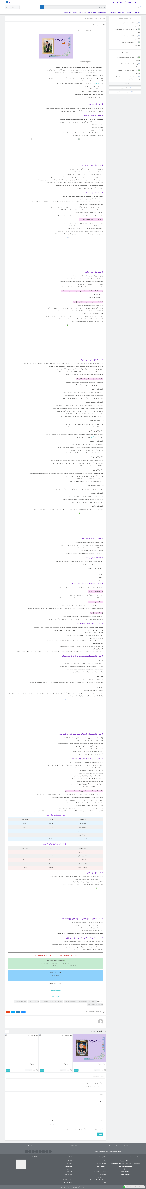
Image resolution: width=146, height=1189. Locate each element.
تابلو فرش (69, 1169)
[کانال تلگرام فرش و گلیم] (125, 88)
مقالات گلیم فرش (68, 1177)
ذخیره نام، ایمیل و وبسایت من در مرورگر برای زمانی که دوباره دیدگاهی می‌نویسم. (83, 1129)
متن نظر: (101, 1101)
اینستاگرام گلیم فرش (56, 990)
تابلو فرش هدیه (44, 1001)
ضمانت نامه (103, 1169)
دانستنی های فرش (67, 1182)
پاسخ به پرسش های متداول (99, 1171)
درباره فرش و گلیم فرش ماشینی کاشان (125, 2)
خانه (104, 18)
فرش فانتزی (69, 1171)
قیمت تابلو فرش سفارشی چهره (95, 1004)
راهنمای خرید (103, 1174)
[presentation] (6, 1031)
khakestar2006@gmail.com (27, 1146)
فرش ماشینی (69, 1161)
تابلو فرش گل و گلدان (96, 437)
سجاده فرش (69, 1163)
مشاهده (8, 1070)
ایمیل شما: (52, 1121)
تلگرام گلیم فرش (56, 997)
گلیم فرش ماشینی (67, 1174)
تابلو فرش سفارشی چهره (70, 1001)
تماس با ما (113, 2)
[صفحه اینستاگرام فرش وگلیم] (125, 92)
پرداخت (104, 1161)
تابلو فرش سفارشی (82, 1001)
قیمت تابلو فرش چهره (34, 1001)
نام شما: (101, 1121)
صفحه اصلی (137, 2)
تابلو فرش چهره (98, 18)
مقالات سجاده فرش (67, 1180)
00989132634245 (74, 1146)
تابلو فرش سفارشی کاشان (56, 1001)
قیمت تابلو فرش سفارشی (20, 1001)
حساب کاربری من (102, 1177)
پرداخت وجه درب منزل (101, 1163)
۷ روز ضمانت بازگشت (101, 1166)
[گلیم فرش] (139, 7)
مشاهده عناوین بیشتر (125, 83)
